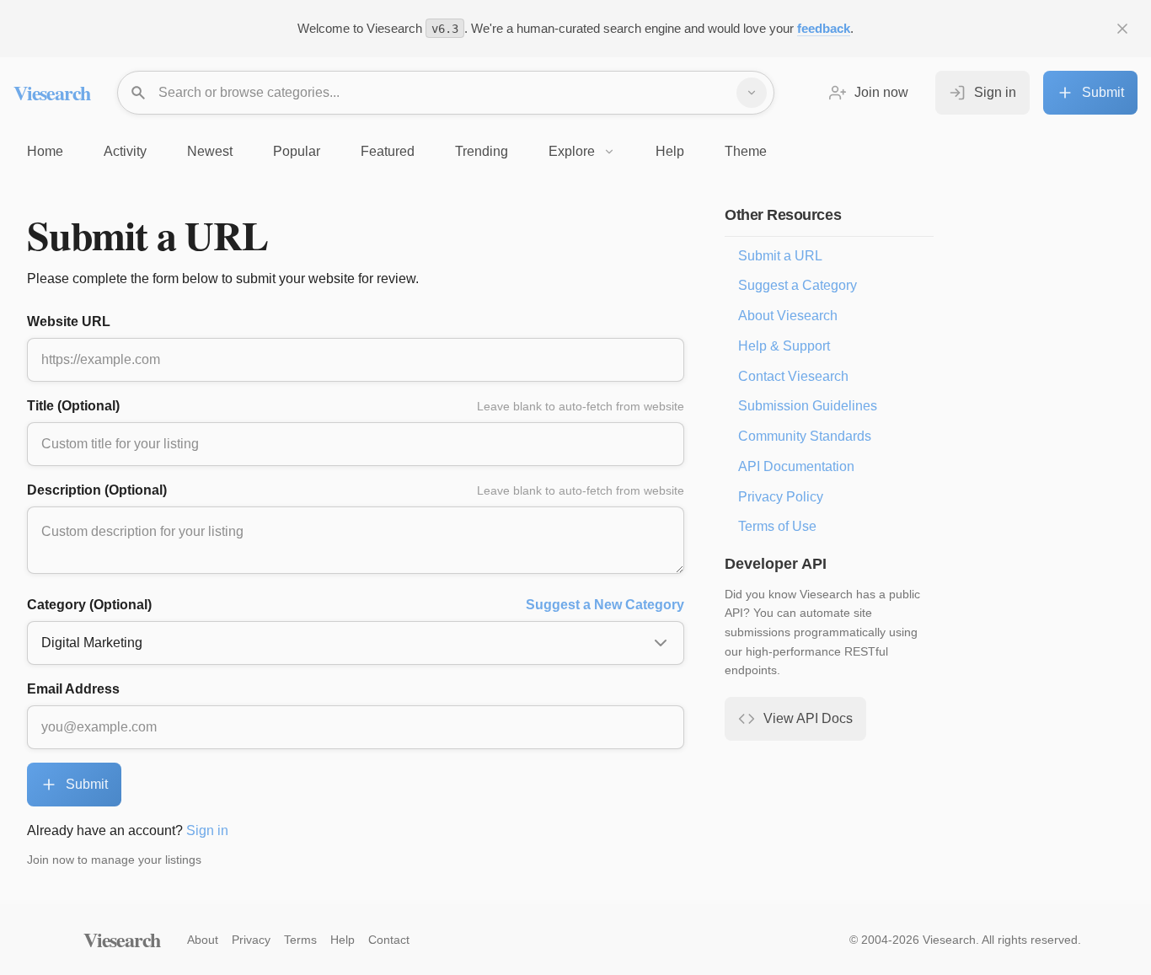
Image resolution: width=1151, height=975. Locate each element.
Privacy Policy (780, 497)
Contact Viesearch (793, 376)
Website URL (68, 321)
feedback (823, 28)
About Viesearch (788, 315)
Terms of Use (777, 526)
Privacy (251, 939)
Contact (389, 939)
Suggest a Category (797, 285)
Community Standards (804, 436)
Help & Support (784, 346)
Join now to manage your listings (114, 859)
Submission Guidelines (807, 406)
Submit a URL (780, 256)
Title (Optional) (355, 406)
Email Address (73, 689)
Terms (300, 939)
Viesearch (51, 92)
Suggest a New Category (605, 604)
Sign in (207, 830)
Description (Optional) (355, 490)
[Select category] (751, 93)
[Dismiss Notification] (1122, 28)
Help (342, 939)
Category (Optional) (355, 604)
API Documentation (796, 466)
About (202, 939)
